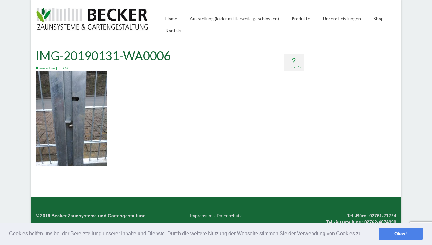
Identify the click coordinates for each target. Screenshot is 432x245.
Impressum (201, 215)
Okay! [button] (400, 233)
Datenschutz (229, 215)
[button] (365, 234)
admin (50, 68)
